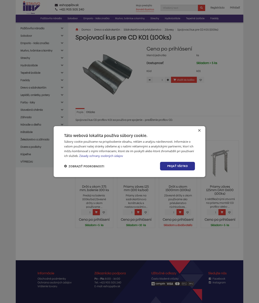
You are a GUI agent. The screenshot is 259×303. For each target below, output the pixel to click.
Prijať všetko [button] (177, 166)
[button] (84, 166)
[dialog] (129, 151)
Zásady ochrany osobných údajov (101, 155)
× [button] (199, 130)
